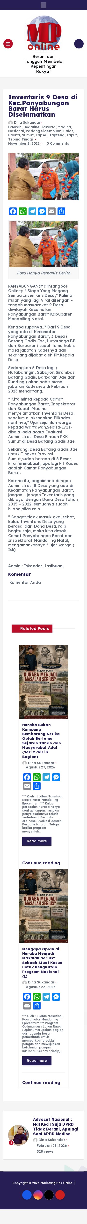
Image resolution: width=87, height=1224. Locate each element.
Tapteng (57, 135)
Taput (71, 135)
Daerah (15, 127)
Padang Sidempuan (43, 131)
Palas (68, 131)
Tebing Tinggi (20, 139)
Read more (37, 841)
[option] (43, 1137)
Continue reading (41, 862)
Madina (64, 127)
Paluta (14, 135)
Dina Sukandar (27, 122)
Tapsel (41, 135)
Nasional (16, 131)
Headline (31, 127)
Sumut (28, 135)
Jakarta (48, 127)
